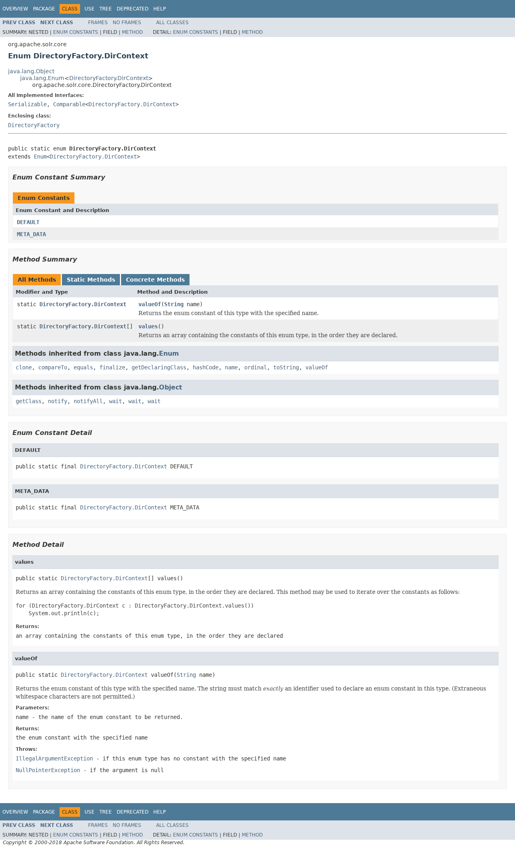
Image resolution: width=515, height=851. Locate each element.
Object (170, 387)
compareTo (52, 367)
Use (89, 9)
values (148, 326)
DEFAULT (28, 222)
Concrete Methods (155, 279)
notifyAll (88, 401)
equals (83, 367)
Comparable (69, 104)
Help (159, 9)
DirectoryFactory (34, 125)
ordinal (255, 367)
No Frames (127, 22)
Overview (15, 9)
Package (44, 9)
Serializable (27, 104)
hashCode (205, 367)
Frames (98, 22)
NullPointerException (48, 770)
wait (115, 401)
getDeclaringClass (159, 367)
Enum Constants (75, 32)
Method (132, 32)
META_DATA (31, 234)
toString (286, 367)
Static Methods (91, 279)
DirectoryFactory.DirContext (108, 78)
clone (24, 367)
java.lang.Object (31, 71)
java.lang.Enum (42, 78)
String (173, 304)
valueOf (149, 304)
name (231, 367)
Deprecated (132, 9)
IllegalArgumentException (54, 758)
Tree (105, 9)
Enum (40, 156)
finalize (112, 367)
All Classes (172, 22)
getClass (28, 401)
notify (57, 401)
